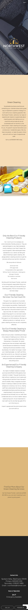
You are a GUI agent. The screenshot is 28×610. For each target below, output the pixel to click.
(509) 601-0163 (17, 581)
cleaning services (12, 242)
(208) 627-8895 (18, 583)
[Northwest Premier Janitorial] (14, 42)
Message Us (20, 607)
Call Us (7, 607)
